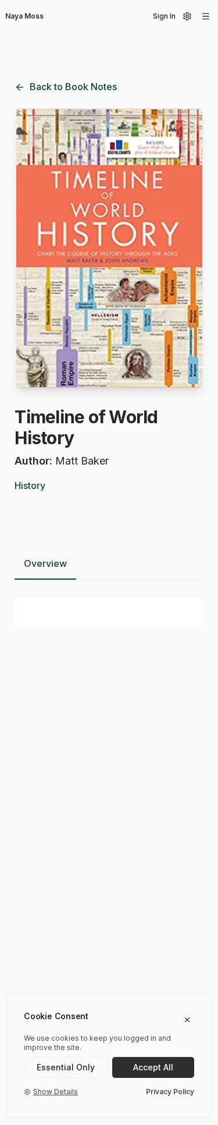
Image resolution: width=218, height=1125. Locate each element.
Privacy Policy (170, 1091)
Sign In (164, 16)
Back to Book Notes (73, 86)
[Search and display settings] (187, 16)
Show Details (55, 1091)
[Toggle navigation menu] (206, 16)
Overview (45, 563)
